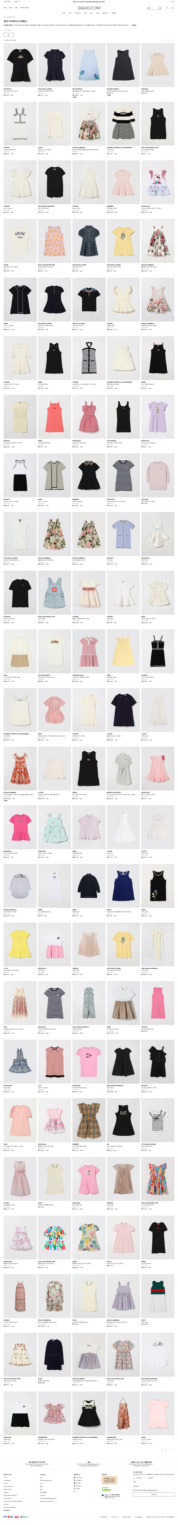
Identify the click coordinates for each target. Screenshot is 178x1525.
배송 (41, 1489)
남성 (10, 8)
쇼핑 (41, 1483)
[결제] (16, 1517)
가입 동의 (154, 1494)
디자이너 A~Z (115, 1517)
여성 (5, 8)
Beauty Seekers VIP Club (10, 1495)
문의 (41, 1477)
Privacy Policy (103, 1517)
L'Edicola (6, 1504)
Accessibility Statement (10, 1507)
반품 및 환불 (43, 1492)
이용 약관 (42, 1495)
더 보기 (134, 25)
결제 (41, 1486)
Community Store (8, 1486)
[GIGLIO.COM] (89, 7)
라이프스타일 (24, 8)
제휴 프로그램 (7, 1489)
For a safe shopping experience (48, 1498)
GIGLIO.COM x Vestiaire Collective (13, 1501)
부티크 (5, 1483)
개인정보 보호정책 (140, 1490)
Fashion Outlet (127, 1517)
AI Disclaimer (7, 1480)
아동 (16, 8)
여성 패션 (139, 1478)
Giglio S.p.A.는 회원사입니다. (112, 1496)
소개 (5, 1477)
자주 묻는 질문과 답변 (46, 1480)
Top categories (139, 1517)
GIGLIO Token (7, 1498)
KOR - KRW (7, 1)
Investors (6, 1492)
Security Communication (46, 1501)
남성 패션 (150, 1478)
